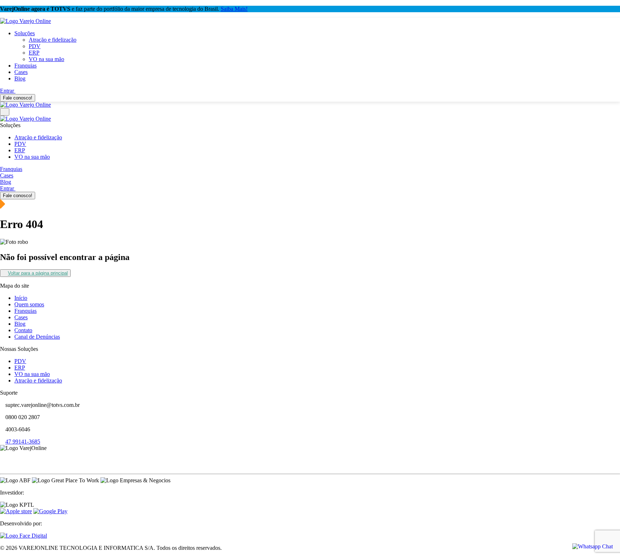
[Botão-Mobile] (4, 112)
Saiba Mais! (234, 9)
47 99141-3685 (22, 441)
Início (20, 298)
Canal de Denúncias (37, 337)
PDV (35, 46)
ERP (34, 53)
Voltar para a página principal (38, 273)
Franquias (25, 65)
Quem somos (29, 304)
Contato (23, 330)
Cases (21, 72)
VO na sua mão (46, 59)
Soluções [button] (24, 33)
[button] (2, 454)
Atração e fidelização (52, 40)
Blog (19, 78)
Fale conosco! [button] (17, 98)
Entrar (7, 91)
